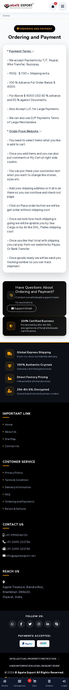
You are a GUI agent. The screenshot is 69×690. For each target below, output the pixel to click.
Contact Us (12, 446)
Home (6, 16)
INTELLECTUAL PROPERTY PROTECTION (33, 658)
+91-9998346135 (16, 534)
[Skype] (56, 623)
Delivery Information (18, 487)
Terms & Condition (16, 479)
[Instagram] (38, 623)
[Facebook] (30, 623)
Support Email (23, 308)
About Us (10, 431)
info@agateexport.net (21, 555)
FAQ (7, 494)
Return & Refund (15, 508)
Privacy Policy (14, 472)
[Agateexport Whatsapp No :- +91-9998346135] (12, 623)
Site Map (10, 439)
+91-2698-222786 (18, 541)
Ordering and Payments (19, 501)
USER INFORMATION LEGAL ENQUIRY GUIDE (34, 666)
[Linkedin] (47, 623)
